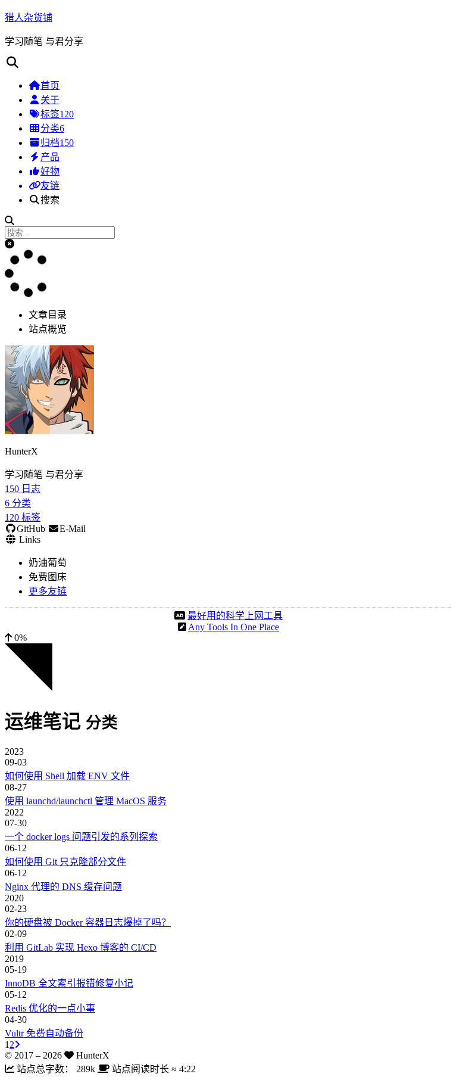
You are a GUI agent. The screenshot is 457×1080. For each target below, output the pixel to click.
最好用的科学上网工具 (235, 616)
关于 (50, 100)
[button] (9, 244)
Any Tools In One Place (233, 627)
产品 (50, 157)
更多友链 (48, 591)
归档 (57, 143)
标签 (57, 114)
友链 (50, 185)
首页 (50, 85)
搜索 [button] (50, 200)
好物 (50, 171)
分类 (52, 128)
